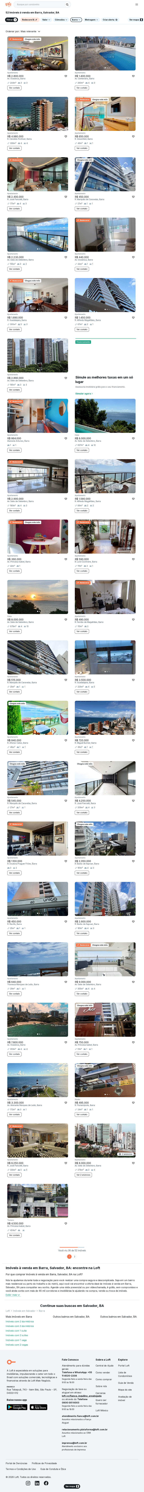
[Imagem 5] (45, 188)
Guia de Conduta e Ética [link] (53, 1469)
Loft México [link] (102, 1410)
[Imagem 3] (41, 188)
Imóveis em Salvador (24, 1310)
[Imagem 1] (37, 67)
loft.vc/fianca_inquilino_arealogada (82, 1395)
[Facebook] (46, 1483)
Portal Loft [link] (123, 1365)
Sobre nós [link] (101, 1386)
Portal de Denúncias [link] (16, 1463)
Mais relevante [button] (28, 31)
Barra (42, 1310)
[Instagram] (28, 1483)
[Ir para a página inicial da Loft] (10, 4)
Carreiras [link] (100, 1393)
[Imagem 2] (39, 67)
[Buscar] (67, 4)
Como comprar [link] (104, 1379)
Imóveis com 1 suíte (16, 1330)
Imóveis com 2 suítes (17, 1335)
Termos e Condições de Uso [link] (21, 1469)
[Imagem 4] (43, 188)
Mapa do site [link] (125, 1389)
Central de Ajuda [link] (104, 1365)
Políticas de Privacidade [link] (44, 1463)
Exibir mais (11, 1294)
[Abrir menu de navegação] (137, 4)
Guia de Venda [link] (125, 1382)
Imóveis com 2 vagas (17, 1344)
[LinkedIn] (37, 1483)
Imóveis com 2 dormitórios (20, 1321)
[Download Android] (17, 1407)
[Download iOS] (38, 1407)
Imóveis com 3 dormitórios (20, 1326)
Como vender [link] (103, 1372)
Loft (8, 1310)
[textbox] (42, 4)
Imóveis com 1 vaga (16, 1340)
